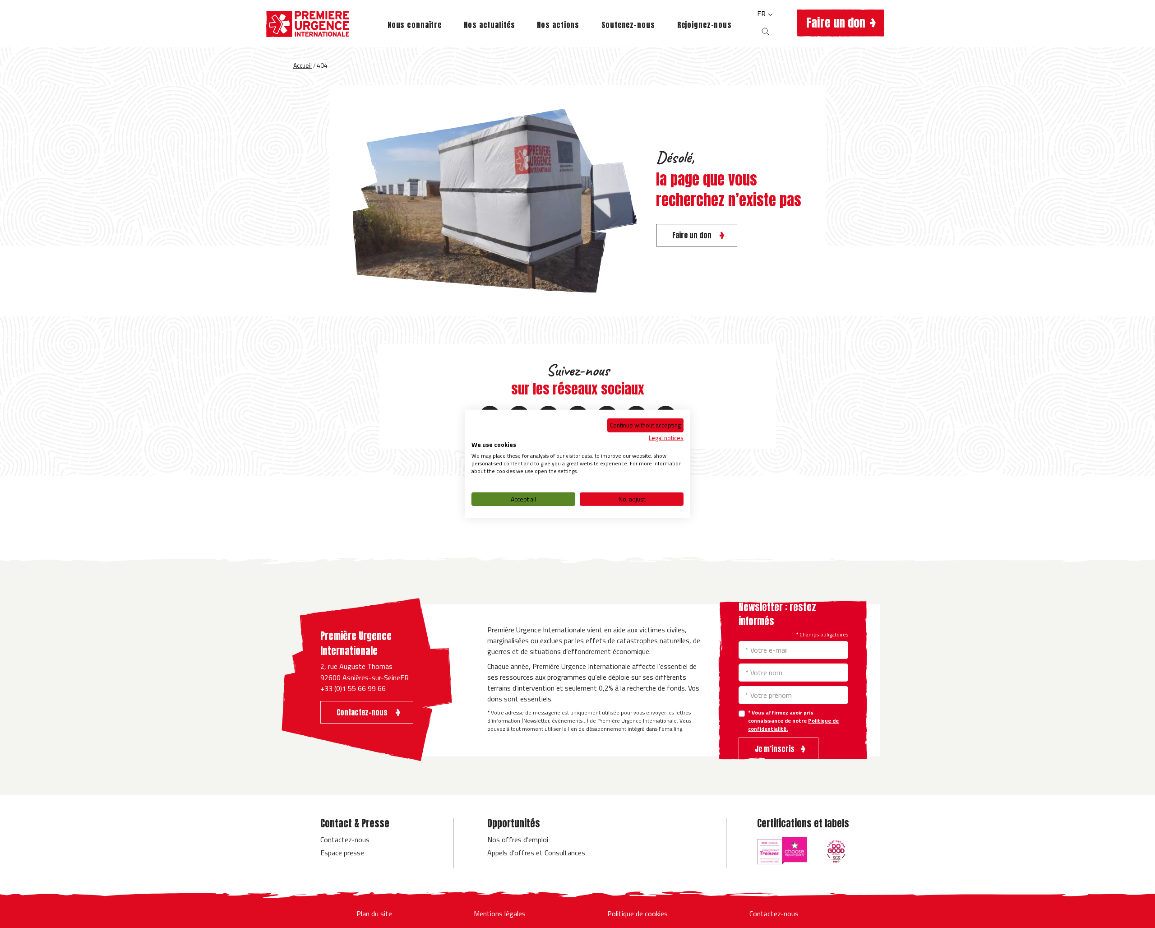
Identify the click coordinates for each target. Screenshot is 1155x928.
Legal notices (666, 437)
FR (762, 13)
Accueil (302, 65)
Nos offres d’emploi (517, 839)
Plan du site (374, 913)
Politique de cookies (637, 913)
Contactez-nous (345, 839)
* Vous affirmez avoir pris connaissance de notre (793, 721)
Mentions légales (500, 913)
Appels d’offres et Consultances (536, 852)
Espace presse (342, 852)
